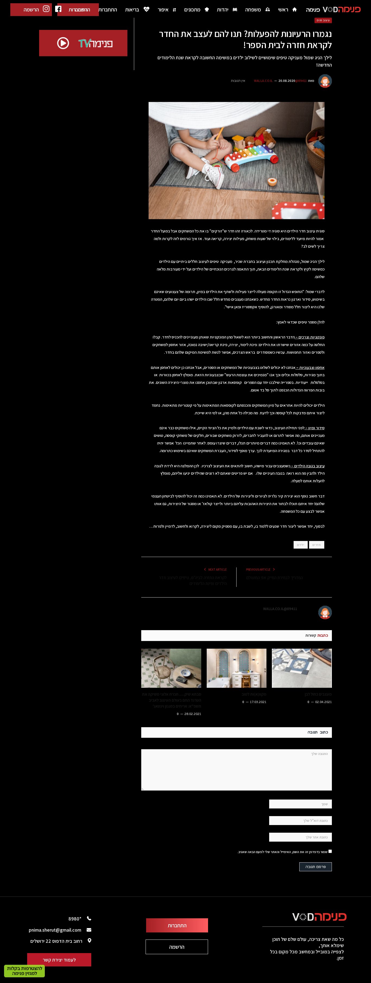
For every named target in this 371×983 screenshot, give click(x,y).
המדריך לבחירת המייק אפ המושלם (274, 578)
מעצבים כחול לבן (318, 694)
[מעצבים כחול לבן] (302, 668)
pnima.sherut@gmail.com (55, 930)
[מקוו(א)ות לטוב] (237, 668)
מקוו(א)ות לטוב (254, 694)
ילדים (300, 545)
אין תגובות (238, 81)
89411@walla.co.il (280, 608)
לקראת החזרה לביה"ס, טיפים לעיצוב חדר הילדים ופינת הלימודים (193, 581)
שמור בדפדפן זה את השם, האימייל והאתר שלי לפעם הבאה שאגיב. (283, 852)
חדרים (316, 545)
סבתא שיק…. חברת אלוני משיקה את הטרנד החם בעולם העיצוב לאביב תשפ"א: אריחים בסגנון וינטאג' (171, 700)
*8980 (74, 919)
